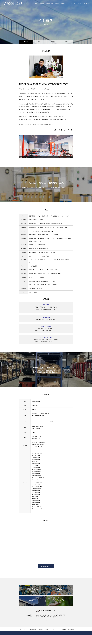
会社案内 (63, 3)
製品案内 (57, 3)
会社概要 (53, 41)
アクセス (66, 41)
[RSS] (46, 620)
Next (71, 147)
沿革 (39, 41)
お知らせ (42, 3)
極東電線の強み (49, 3)
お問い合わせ (86, 3)
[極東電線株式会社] (12, 3)
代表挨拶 (26, 41)
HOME (36, 3)
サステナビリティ (71, 3)
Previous (20, 147)
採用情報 (79, 3)
